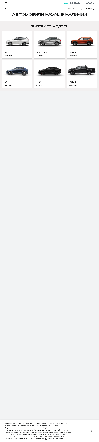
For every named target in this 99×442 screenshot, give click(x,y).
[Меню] (6, 3)
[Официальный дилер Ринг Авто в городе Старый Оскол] (82, 3)
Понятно (84, 431)
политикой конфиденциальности (19, 434)
